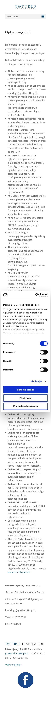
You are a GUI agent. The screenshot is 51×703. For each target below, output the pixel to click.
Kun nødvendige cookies (25, 406)
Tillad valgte (25, 398)
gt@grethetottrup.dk (16, 653)
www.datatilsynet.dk (19, 572)
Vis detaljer (36, 381)
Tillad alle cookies (25, 390)
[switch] (44, 352)
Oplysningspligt (13, 664)
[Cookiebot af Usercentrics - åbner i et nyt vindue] (36, 295)
